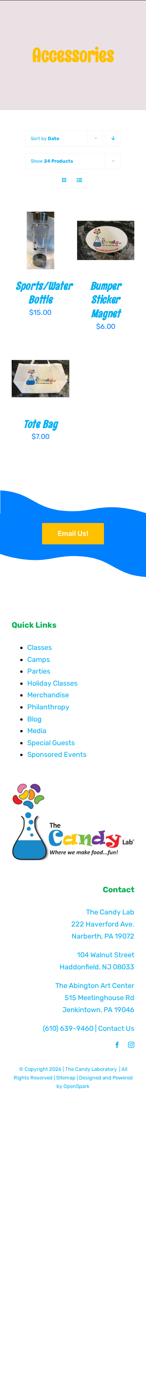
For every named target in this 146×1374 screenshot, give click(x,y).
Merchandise (48, 695)
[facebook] (117, 1045)
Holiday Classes (52, 683)
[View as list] (79, 180)
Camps (38, 659)
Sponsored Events (56, 754)
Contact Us (116, 1028)
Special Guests (51, 743)
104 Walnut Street (105, 955)
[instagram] (131, 1045)
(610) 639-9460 (68, 1028)
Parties (38, 671)
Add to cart (40, 232)
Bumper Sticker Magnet (105, 299)
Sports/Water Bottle (44, 293)
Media (36, 730)
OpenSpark (76, 1086)
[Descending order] (113, 138)
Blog (34, 719)
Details (29, 250)
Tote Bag (40, 424)
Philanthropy (48, 707)
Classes (39, 647)
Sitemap (66, 1078)
